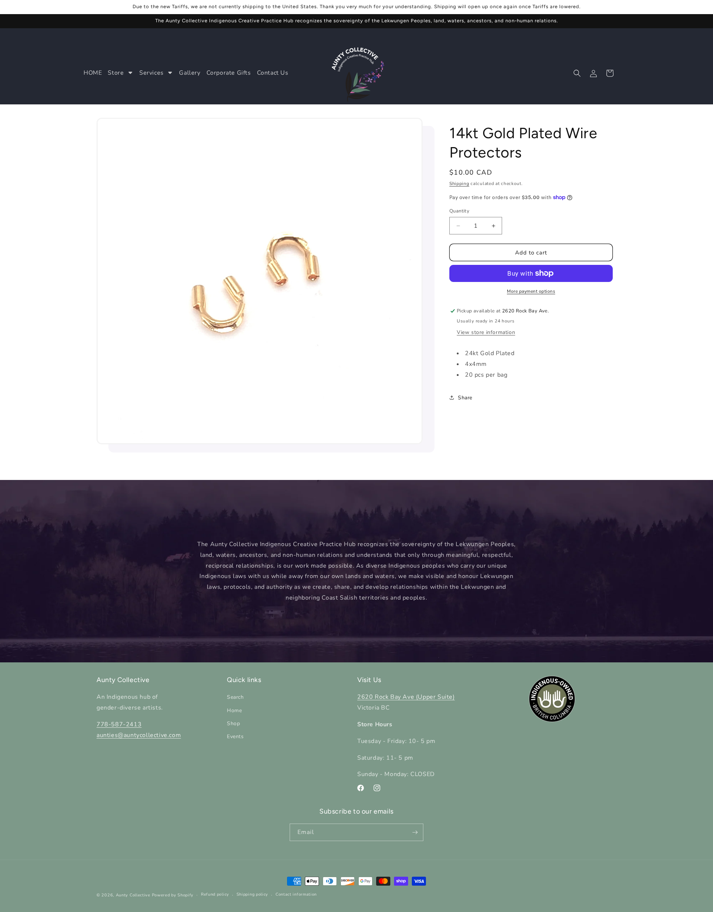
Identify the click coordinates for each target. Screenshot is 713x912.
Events (235, 736)
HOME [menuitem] (93, 73)
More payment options (531, 291)
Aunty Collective (133, 895)
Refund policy (215, 894)
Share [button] (465, 397)
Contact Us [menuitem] (273, 73)
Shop (233, 723)
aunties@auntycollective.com (139, 735)
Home (234, 710)
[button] (577, 73)
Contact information (296, 894)
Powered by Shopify (173, 895)
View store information (486, 332)
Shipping (459, 183)
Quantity (459, 211)
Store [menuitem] (116, 73)
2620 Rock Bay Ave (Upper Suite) (406, 697)
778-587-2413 (119, 724)
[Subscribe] (415, 832)
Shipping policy (252, 894)
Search (235, 697)
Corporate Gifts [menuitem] (228, 73)
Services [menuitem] (151, 73)
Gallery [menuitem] (189, 73)
